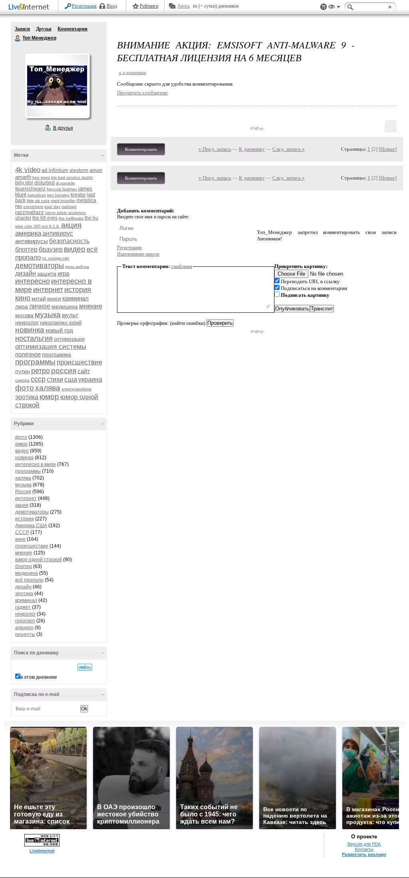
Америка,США (31, 525)
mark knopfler (63, 200)
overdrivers (33, 206)
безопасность (69, 241)
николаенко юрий (60, 323)
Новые (387, 149)
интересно (32, 281)
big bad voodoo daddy (72, 177)
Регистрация (84, 6)
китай (39, 298)
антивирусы (31, 241)
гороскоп (25, 621)
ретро (40, 371)
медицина (65, 306)
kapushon (37, 195)
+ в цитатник (132, 72)
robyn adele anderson (65, 212)
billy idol (24, 183)
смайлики (181, 266)
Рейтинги (149, 6)
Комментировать (141, 149)
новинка (29, 330)
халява (47, 388)
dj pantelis (65, 183)
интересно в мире (35, 464)
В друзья (63, 128)
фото (24, 388)
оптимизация (69, 339)
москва (24, 315)
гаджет (23, 607)
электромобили (76, 389)
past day (52, 206)
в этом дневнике (38, 677)
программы (35, 362)
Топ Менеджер (18, 38)
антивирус (57, 233)
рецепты (25, 634)
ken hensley (58, 195)
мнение (90, 306)
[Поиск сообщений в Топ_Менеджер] (84, 667)
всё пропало (29, 580)
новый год (59, 330)
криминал (75, 298)
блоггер (26, 249)
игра (63, 273)
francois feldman (62, 189)
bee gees (41, 177)
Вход (112, 6)
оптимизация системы (50, 346)
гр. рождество (55, 258)
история (77, 290)
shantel (23, 218)
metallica (86, 200)
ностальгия (34, 338)
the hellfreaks (71, 218)
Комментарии (72, 29)
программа (56, 354)
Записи (22, 29)
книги (54, 298)
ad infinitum (55, 170)
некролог (27, 322)
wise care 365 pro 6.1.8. (37, 226)
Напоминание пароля (138, 254)
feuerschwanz (30, 189)
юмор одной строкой (38, 559)
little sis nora (38, 200)
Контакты (364, 849)
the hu (91, 218)
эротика (26, 397)
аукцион (24, 627)
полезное (28, 354)
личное (39, 306)
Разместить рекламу (364, 854)
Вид (334, 8)
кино (22, 298)
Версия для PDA (364, 844)
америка (28, 233)
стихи (55, 379)
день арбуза (77, 266)
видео (74, 249)
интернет (48, 290)
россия (63, 370)
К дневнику (252, 149)
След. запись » (288, 149)
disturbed (44, 183)
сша (70, 379)
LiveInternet (30, 7)
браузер (51, 249)
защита (46, 273)
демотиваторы (39, 266)
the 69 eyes (45, 218)
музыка (48, 314)
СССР (22, 532)
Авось (183, 6)
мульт (70, 315)
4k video (27, 170)
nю (18, 206)
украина (90, 379)
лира (21, 306)
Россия (23, 491)
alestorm (78, 170)
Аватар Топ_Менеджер (57, 86)
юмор (49, 396)
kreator (78, 195)
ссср (38, 379)
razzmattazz (29, 212)
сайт (83, 371)
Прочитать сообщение (142, 93)
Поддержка (323, 7)
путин (22, 371)
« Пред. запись (215, 149)
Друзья (44, 29)
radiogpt (69, 206)
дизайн (25, 273)
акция (71, 225)
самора (22, 380)
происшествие (79, 362)
